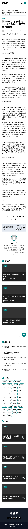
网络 (20, 409)
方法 (20, 403)
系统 (10, 409)
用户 (21, 406)
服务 (16, 406)
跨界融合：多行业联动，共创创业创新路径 (11, 364)
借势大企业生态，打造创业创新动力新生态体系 (11, 352)
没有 (20, 34)
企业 (10, 387)
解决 (20, 412)
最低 (17, 34)
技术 (15, 400)
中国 (4, 384)
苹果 (15, 412)
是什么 (4, 406)
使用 (20, 387)
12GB (4, 34)
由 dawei (6, 31)
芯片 (10, 412)
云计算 (16, 384)
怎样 (4, 400)
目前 (22, 34)
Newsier (19, 524)
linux (4, 381)
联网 (4, 412)
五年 (10, 34)
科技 (4, 409)
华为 (15, 391)
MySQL (11, 381)
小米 (4, 397)
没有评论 (20, 31)
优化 (15, 387)
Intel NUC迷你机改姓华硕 (11, 320)
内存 (12, 34)
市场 (10, 397)
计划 (4, 415)
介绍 (4, 387)
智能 (11, 406)
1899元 (7, 34)
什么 (22, 384)
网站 (15, 409)
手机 (15, 34)
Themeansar (13, 526)
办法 (10, 391)
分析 (4, 391)
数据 (15, 403)
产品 (3, 18)
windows (18, 381)
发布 (4, 394)
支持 (10, 403)
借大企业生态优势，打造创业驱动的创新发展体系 (11, 358)
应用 (15, 397)
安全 (20, 394)
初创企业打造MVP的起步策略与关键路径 (11, 347)
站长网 (5, 2)
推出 (4, 403)
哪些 (10, 394)
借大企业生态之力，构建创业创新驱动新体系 (11, 369)
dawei (15, 243)
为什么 (10, 384)
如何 (15, 394)
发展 (20, 391)
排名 (20, 400)
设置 (10, 415)
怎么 (20, 397)
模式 (5, 426)
